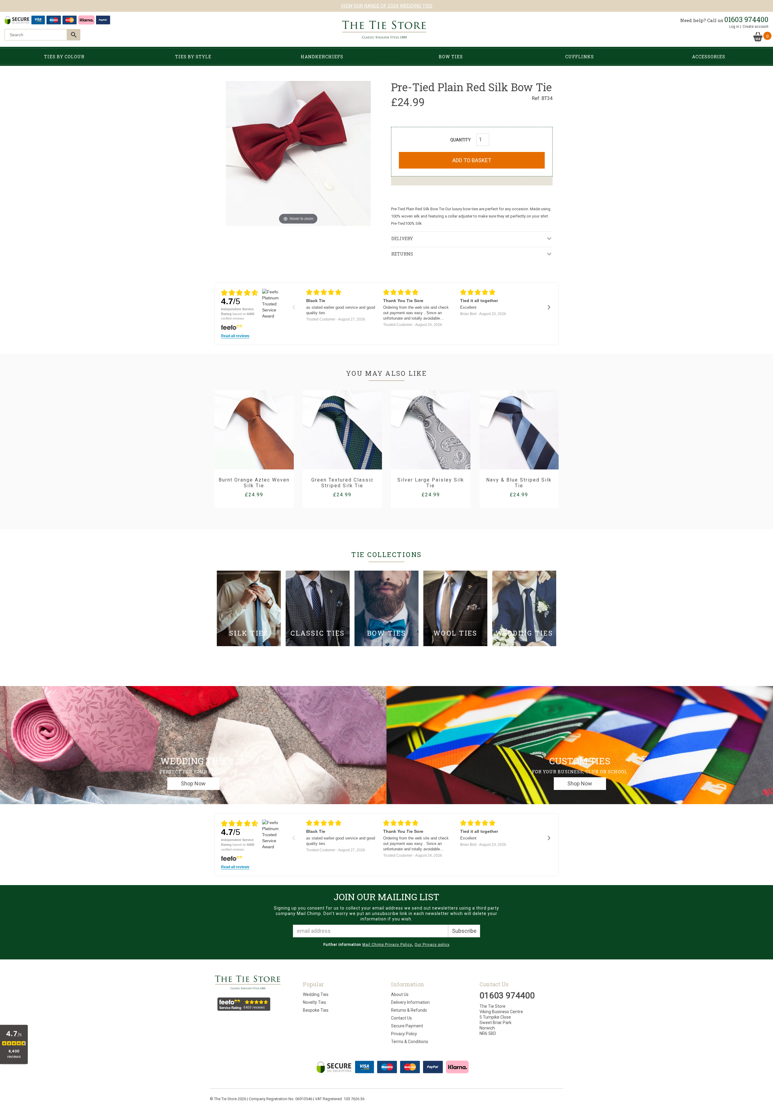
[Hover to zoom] (298, 153)
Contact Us (401, 1018)
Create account (755, 26)
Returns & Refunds (409, 1010)
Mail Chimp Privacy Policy (387, 944)
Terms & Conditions (409, 1041)
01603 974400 (746, 19)
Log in (734, 26)
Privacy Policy (404, 1033)
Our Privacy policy (432, 944)
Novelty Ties (314, 1002)
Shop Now (193, 783)
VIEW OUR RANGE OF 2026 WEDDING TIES (386, 6)
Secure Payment (407, 1025)
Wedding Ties (316, 994)
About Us (400, 994)
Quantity (460, 139)
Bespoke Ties (316, 1010)
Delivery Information (410, 1002)
